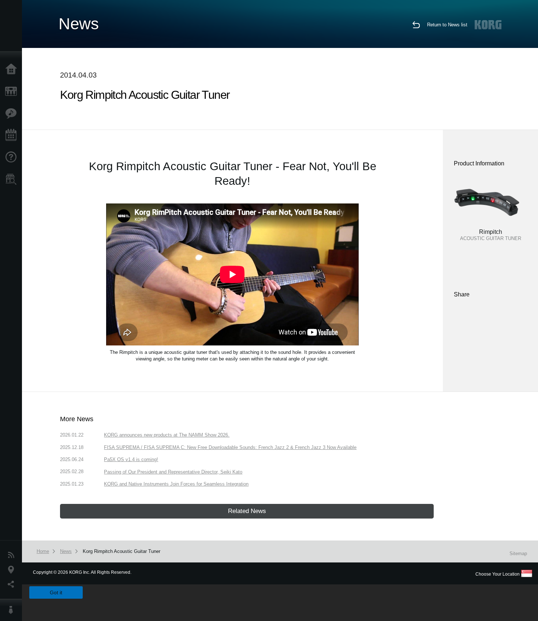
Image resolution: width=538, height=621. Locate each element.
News (13, 555)
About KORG (13, 610)
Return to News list (447, 24)
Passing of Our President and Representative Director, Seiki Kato (173, 472)
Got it (56, 592)
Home (13, 70)
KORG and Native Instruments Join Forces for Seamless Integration (176, 484)
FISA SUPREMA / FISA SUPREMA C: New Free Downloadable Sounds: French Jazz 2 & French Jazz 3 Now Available (230, 447)
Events (13, 135)
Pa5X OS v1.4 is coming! (131, 459)
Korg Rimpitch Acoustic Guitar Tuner (121, 551)
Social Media (13, 584)
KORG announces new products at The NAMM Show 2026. (166, 435)
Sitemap (518, 553)
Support (13, 157)
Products (13, 91)
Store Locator (13, 179)
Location (13, 569)
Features (13, 113)
